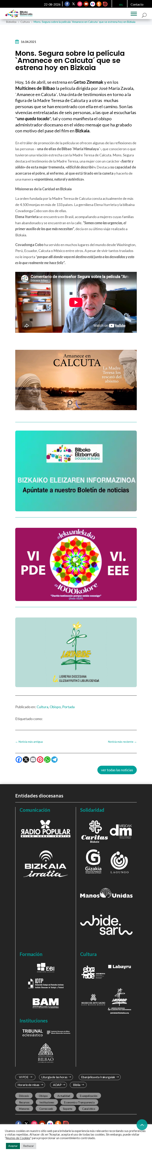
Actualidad (63, 1095)
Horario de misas (28, 1085)
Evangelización (88, 1095)
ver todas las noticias (117, 770)
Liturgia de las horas (54, 1077)
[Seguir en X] (73, 4)
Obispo (55, 707)
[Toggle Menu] (134, 14)
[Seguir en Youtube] (86, 4)
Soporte (67, 1108)
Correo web (46, 1108)
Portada (68, 707)
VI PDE (23, 1077)
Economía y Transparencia (79, 1102)
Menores (24, 1108)
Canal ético (88, 1108)
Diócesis (24, 1095)
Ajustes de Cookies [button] (18, 1138)
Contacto (137, 4)
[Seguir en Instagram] (79, 4)
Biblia (76, 1085)
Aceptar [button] (13, 1145)
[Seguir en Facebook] (67, 4)
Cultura (42, 707)
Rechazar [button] (28, 1145)
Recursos (24, 1102)
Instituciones (46, 1102)
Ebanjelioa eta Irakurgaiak (98, 1077)
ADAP (57, 1085)
